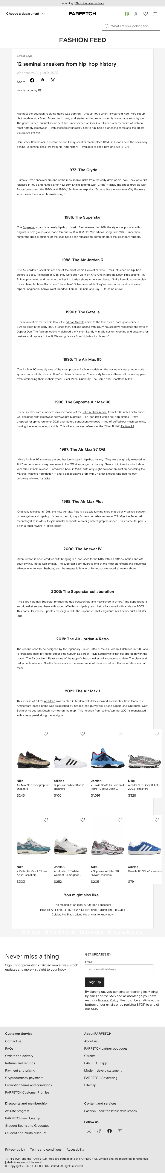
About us (91, 1041)
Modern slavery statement (103, 1070)
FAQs (9, 1048)
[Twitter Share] (52, 81)
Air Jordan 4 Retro (43, 658)
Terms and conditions (45, 1149)
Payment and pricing (20, 1070)
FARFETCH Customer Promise (27, 1092)
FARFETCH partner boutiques (105, 1048)
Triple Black (54, 525)
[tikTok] (99, 1131)
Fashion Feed (82, 40)
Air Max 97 (127, 426)
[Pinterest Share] (42, 81)
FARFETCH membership (22, 1118)
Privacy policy (15, 1149)
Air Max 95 (30, 369)
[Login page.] (136, 14)
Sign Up (95, 982)
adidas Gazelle (75, 322)
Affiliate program (17, 1110)
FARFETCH (121, 146)
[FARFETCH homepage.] (82, 14)
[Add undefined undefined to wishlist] (45, 733)
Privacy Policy (108, 1000)
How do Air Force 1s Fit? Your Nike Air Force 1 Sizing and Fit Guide (82, 909)
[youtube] (120, 1131)
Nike (47, 478)
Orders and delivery (19, 1055)
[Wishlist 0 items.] (145, 14)
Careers (89, 1055)
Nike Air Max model (94, 412)
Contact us (13, 1041)
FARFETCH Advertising (101, 1077)
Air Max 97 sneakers (38, 459)
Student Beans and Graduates (27, 1125)
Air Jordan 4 (113, 649)
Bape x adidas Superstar (38, 601)
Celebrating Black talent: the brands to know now (82, 914)
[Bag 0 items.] (155, 14)
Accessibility (75, 1149)
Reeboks (48, 568)
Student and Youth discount (25, 1132)
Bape (133, 601)
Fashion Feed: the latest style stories (110, 1110)
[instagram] (89, 1131)
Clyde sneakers (37, 180)
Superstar (29, 227)
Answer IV (72, 568)
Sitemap (90, 1085)
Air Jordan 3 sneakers (36, 270)
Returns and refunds (20, 1063)
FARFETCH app (95, 1063)
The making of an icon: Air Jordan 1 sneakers (82, 904)
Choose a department (22, 13)
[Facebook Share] (32, 81)
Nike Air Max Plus (67, 511)
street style (24, 56)
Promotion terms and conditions (28, 1085)
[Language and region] (126, 14)
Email (88, 961)
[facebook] (109, 1131)
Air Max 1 (49, 701)
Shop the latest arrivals (89, 3)
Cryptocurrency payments (24, 1077)
